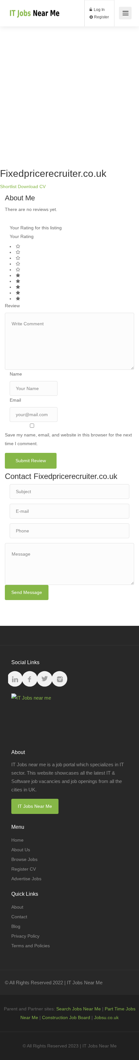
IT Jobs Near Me (35, 806)
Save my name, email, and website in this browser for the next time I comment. (68, 439)
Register (101, 17)
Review (12, 305)
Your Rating (22, 236)
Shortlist (8, 186)
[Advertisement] (69, 95)
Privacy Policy (25, 936)
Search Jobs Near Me (78, 1008)
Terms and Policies (30, 945)
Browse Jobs (24, 859)
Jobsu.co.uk (106, 1017)
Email (15, 400)
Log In (99, 9)
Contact (19, 916)
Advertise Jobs (26, 878)
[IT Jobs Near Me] (33, 10)
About (17, 907)
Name (16, 374)
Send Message (26, 592)
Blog (15, 926)
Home (17, 840)
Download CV (32, 186)
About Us (20, 849)
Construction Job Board (66, 1017)
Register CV (23, 869)
